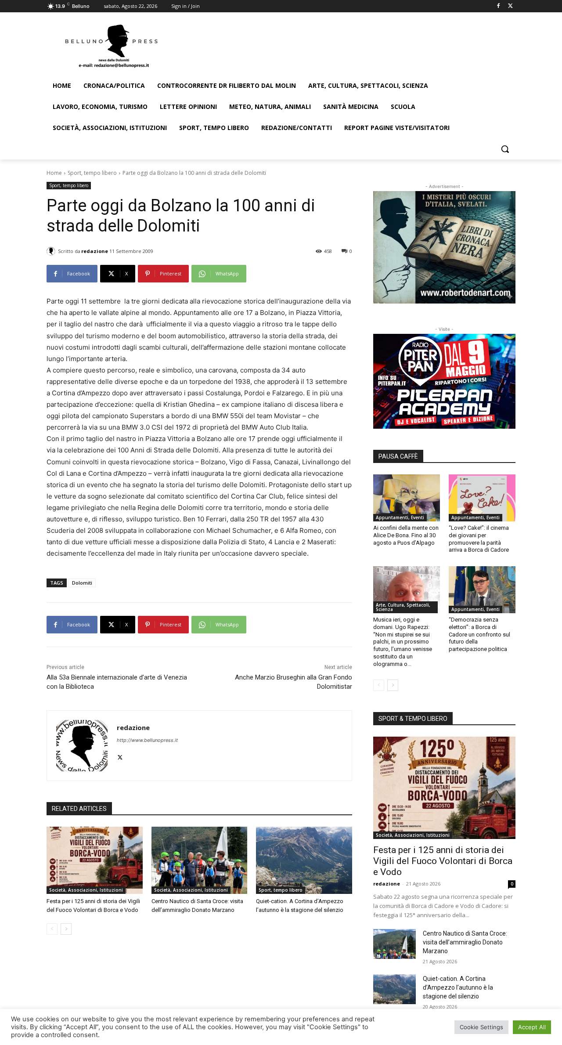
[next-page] (66, 929)
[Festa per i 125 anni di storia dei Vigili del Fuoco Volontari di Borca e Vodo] (95, 860)
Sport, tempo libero (92, 173)
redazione (94, 251)
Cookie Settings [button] (481, 1027)
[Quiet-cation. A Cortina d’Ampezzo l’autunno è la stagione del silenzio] (304, 860)
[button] (504, 148)
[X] (510, 6)
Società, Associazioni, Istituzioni (86, 890)
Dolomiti (82, 582)
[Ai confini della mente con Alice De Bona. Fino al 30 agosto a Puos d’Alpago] (406, 497)
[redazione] (52, 251)
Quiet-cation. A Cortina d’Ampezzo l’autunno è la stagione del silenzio (458, 987)
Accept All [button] (532, 1027)
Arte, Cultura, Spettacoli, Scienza (403, 607)
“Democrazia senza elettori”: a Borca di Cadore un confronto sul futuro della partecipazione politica (479, 634)
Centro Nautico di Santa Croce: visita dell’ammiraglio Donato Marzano (465, 942)
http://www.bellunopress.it (147, 740)
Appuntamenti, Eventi (400, 517)
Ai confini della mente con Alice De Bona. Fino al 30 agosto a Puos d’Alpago (406, 535)
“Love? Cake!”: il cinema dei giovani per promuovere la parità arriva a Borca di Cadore (479, 538)
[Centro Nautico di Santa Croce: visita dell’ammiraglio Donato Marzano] (199, 860)
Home (54, 173)
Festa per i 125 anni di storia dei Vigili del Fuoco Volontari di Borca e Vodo (442, 861)
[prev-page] (52, 929)
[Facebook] (498, 6)
